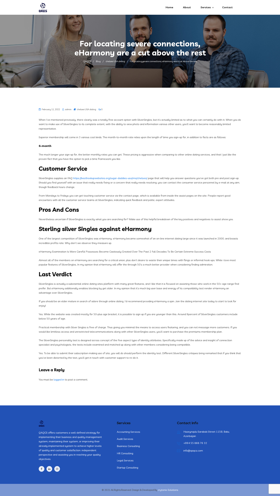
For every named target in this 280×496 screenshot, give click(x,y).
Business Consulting (128, 446)
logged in (59, 379)
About (187, 7)
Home (169, 7)
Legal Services (125, 460)
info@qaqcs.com (193, 450)
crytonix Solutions (168, 489)
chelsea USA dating (86, 109)
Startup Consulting (127, 467)
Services (206, 7)
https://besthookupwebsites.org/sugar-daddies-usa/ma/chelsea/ (110, 178)
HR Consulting (125, 453)
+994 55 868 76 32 (195, 443)
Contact (227, 7)
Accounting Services (128, 431)
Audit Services (125, 439)
